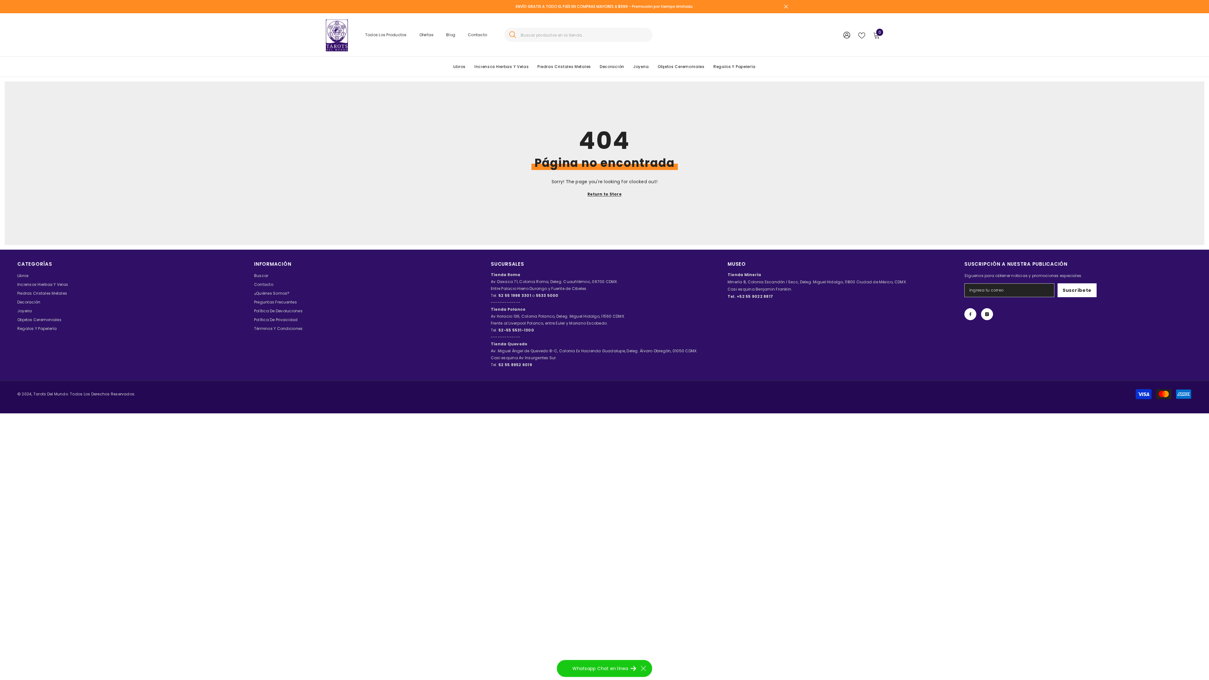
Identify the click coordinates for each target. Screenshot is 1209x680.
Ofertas (426, 34)
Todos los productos (386, 34)
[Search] (578, 35)
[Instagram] (987, 314)
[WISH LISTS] (861, 34)
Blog (450, 34)
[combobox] (584, 35)
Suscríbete (1077, 290)
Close (786, 6)
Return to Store (604, 194)
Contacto (477, 34)
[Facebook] (970, 314)
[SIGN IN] (846, 34)
